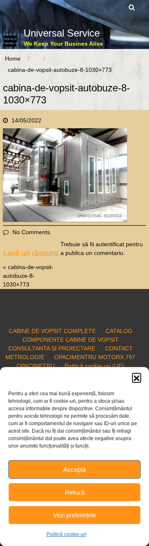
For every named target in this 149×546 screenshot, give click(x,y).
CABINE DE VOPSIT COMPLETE (52, 331)
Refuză (74, 492)
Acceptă (74, 469)
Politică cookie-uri (66, 534)
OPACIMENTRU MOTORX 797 (94, 357)
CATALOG (119, 331)
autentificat (110, 244)
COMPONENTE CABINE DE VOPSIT (70, 339)
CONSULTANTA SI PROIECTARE (51, 348)
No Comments (31, 232)
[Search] (132, 7)
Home (13, 58)
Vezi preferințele (74, 515)
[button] (136, 377)
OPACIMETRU (36, 365)
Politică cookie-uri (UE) (94, 365)
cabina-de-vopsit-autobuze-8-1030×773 (28, 276)
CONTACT (119, 348)
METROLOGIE (24, 357)
